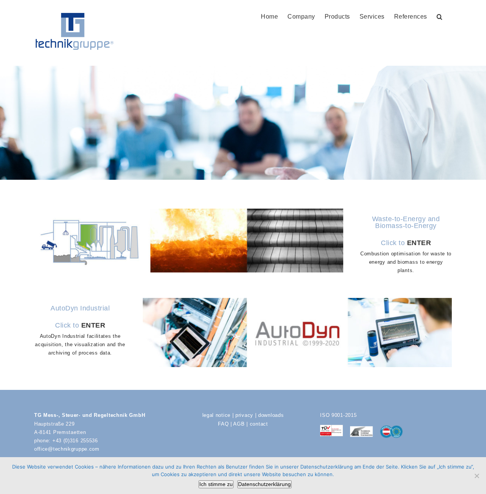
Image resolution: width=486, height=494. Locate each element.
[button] (440, 16)
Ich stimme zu (216, 484)
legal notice (216, 415)
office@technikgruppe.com (66, 449)
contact (259, 424)
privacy (244, 415)
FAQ (223, 424)
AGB (239, 424)
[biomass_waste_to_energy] (188, 211)
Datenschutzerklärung (264, 484)
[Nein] (476, 476)
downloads (271, 415)
